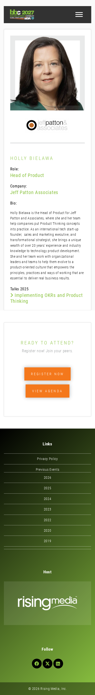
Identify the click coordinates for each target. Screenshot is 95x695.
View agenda (47, 391)
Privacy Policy (47, 459)
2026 (47, 478)
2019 (47, 541)
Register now (47, 374)
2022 (47, 520)
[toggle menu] (79, 15)
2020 (47, 530)
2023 (47, 509)
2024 (47, 499)
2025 (47, 488)
